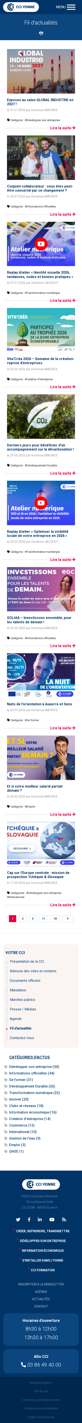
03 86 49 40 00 (43, 1365)
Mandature (18, 990)
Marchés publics (22, 1000)
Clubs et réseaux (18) (26, 1106)
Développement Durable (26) (32, 1086)
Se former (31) (21, 1080)
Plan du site (41, 1391)
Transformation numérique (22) (34, 1093)
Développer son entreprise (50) (34, 1067)
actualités (41, 1299)
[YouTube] (51, 1219)
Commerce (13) (22, 1125)
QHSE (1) (16, 1151)
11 (43, 918)
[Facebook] (29, 1219)
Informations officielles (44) (31, 1073)
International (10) (23, 1132)
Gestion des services (41, 1417)
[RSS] (64, 1219)
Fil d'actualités (20, 1028)
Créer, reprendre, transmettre (43, 1231)
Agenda (15, 1019)
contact (41, 1306)
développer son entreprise (43, 1241)
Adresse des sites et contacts (33, 971)
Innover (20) (19, 1099)
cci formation (43, 1270)
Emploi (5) (17, 1145)
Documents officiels (25, 981)
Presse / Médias (23, 1009)
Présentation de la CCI (27, 961)
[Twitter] (18, 1219)
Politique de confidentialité (41, 1408)
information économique (43, 1250)
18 (55, 918)
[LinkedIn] (40, 1219)
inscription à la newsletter (41, 1284)
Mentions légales (41, 1382)
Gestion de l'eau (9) (24, 1138)
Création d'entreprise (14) (30, 1119)
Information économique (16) (33, 1112)
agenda (41, 1291)
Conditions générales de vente (41, 1400)
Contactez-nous (22, 1038)
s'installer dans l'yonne (42, 1260)
